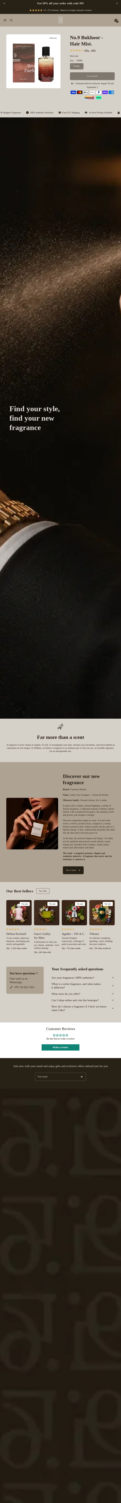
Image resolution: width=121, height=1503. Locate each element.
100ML (76, 66)
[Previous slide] (4, 3)
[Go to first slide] (116, 3)
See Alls (43, 891)
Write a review (60, 1047)
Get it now (71, 870)
